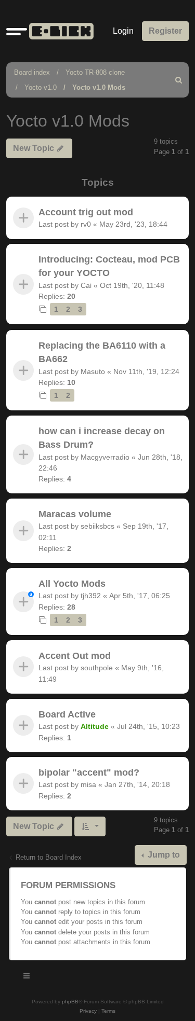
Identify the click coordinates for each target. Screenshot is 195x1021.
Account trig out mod (85, 212)
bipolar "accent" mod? (88, 772)
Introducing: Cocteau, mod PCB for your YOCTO (109, 266)
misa (88, 785)
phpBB (70, 1001)
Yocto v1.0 (40, 87)
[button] (16, 31)
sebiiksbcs (97, 526)
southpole (97, 668)
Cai (86, 285)
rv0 (86, 224)
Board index (32, 72)
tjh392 (91, 595)
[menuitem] (179, 80)
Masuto (93, 371)
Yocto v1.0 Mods (98, 87)
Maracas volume (74, 514)
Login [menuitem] (123, 30)
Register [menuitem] (165, 30)
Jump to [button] (163, 854)
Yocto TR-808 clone (95, 72)
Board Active (67, 714)
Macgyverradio (105, 457)
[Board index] (59, 31)
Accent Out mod (74, 656)
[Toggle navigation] (27, 977)
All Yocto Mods (72, 583)
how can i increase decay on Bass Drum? (101, 438)
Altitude (95, 726)
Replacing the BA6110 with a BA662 (101, 352)
